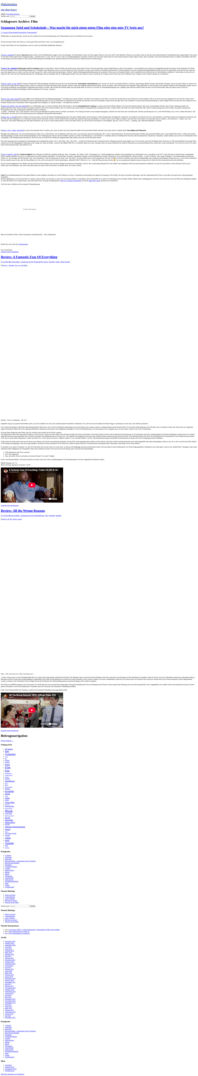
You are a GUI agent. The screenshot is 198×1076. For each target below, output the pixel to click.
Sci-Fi (7, 817)
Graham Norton (8, 775)
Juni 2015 (8, 1004)
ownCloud (8, 814)
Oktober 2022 (9, 954)
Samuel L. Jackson (9, 815)
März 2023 (8, 952)
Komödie (52, 262)
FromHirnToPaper (18, 32)
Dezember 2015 (10, 999)
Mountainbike (9, 806)
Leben (6, 796)
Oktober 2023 (9, 951)
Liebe (7, 798)
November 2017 (10, 982)
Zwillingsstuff (9, 887)
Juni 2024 (8, 947)
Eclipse (7, 762)
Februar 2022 (9, 958)
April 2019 (8, 971)
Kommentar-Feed (10, 1069)
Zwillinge (7, 847)
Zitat (6, 846)
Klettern (7, 789)
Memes (7, 872)
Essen (7, 764)
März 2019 (8, 973)
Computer (10, 754)
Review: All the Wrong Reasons (23, 510)
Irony (6, 783)
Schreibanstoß (23, 244)
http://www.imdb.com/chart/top (71, 181)
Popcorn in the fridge (12, 902)
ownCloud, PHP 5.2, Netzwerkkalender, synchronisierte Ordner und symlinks (34, 930)
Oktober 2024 (9, 943)
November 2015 (10, 1001)
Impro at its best (10, 895)
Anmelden (8, 1065)
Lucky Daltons (10, 899)
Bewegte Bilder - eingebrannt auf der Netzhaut (24, 262)
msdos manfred (8, 808)
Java (6, 785)
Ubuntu (7, 835)
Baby (7, 751)
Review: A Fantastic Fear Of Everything (29, 257)
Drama (42, 515)
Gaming (7, 868)
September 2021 (10, 964)
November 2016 (10, 988)
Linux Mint (10, 802)
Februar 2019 (9, 975)
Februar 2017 (9, 986)
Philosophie (31, 32)
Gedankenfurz (8, 773)
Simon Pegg (64, 262)
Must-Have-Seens (94, 181)
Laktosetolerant (10, 897)
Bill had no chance (11, 900)
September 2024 (10, 945)
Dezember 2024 (10, 941)
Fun (7, 770)
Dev (6, 758)
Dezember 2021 (10, 960)
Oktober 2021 (9, 962)
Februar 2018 (9, 980)
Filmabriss (8, 865)
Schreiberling (9, 878)
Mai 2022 (8, 956)
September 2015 (10, 1003)
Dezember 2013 (10, 1017)
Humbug (7, 777)
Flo (6, 933)
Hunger (7, 779)
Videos (7, 885)
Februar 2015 (9, 1010)
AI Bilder (8, 855)
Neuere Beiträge (7, 741)
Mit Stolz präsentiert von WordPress (12, 1074)
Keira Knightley (9, 787)
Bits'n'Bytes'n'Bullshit (12, 863)
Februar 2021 (9, 969)
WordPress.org (10, 1071)
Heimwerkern (9, 870)
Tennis (6, 831)
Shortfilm (9, 820)
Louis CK (7, 804)
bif (36, 32)
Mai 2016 (8, 997)
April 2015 (8, 1006)
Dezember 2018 (10, 978)
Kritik (57, 262)
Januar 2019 (9, 977)
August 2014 (9, 1014)
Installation (10, 781)
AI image (9, 749)
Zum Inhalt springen (12, 14)
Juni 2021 (8, 967)
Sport (7, 829)
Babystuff (8, 859)
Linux (7, 800)
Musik (9, 811)
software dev (9, 880)
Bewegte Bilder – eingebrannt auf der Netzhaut (20, 861)
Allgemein (8, 857)
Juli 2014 (8, 1016)
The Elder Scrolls (10, 833)
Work (7, 840)
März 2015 (8, 1008)
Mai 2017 (8, 984)
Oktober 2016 (9, 990)
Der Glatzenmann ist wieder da (19, 931)
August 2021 (9, 965)
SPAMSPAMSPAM (11, 881)
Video (8, 837)
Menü (3, 14)
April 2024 (8, 949)
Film (25, 32)
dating (6, 756)
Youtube (9, 843)
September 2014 (10, 1012)
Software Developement (15, 827)
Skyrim (7, 824)
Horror (46, 262)
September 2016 (10, 991)
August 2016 (9, 993)
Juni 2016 (8, 995)
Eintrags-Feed (9, 1067)
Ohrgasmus (8, 876)
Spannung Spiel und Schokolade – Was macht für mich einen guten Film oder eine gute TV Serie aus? (72, 27)
